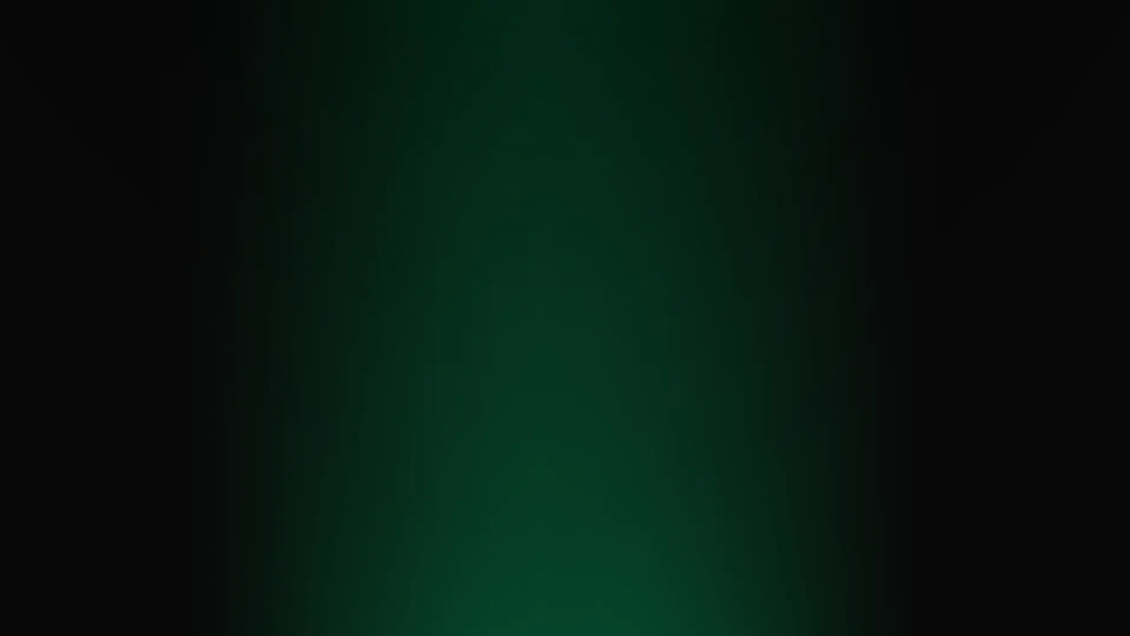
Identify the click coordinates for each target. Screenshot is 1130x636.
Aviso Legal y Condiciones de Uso (606, 380)
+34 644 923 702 (317, 319)
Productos (571, 23)
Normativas (601, 23)
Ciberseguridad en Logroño (611, 317)
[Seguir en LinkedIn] (727, 291)
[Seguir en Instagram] (740, 291)
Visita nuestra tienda (745, 312)
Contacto (691, 23)
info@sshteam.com (321, 311)
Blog (670, 23)
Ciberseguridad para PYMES (611, 324)
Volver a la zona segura (565, 219)
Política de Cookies (552, 380)
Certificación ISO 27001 (510, 294)
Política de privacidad (509, 380)
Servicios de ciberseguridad (517, 23)
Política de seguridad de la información (678, 380)
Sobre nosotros (642, 23)
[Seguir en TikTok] (752, 291)
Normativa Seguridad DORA (514, 303)
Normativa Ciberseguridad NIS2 (518, 312)
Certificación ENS (504, 286)
